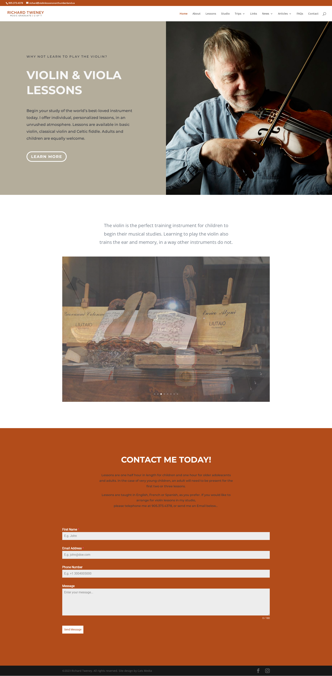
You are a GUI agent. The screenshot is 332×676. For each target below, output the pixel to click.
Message (68, 586)
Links (253, 13)
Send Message (72, 629)
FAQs (300, 13)
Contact (313, 13)
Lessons (211, 13)
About (197, 13)
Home (184, 13)
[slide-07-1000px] (166, 401)
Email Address (73, 548)
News (265, 13)
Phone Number (72, 567)
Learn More (46, 156)
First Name (70, 529)
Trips (238, 13)
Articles (283, 13)
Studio (225, 13)
